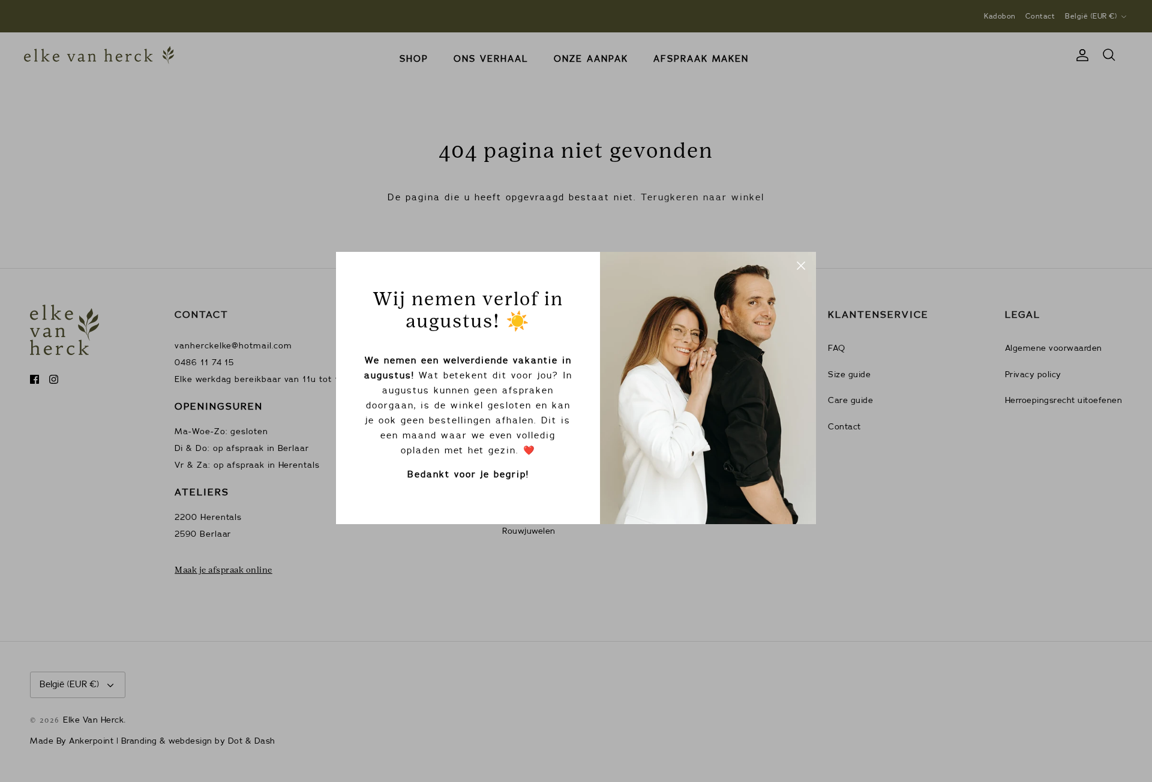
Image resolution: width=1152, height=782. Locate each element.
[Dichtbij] (801, 267)
